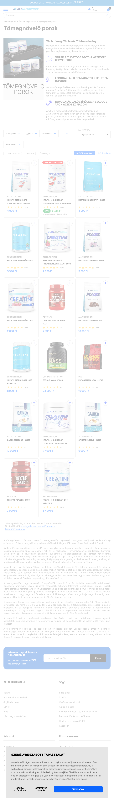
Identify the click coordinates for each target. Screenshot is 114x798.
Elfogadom (78, 789)
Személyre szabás (41, 789)
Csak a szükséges (20, 789)
